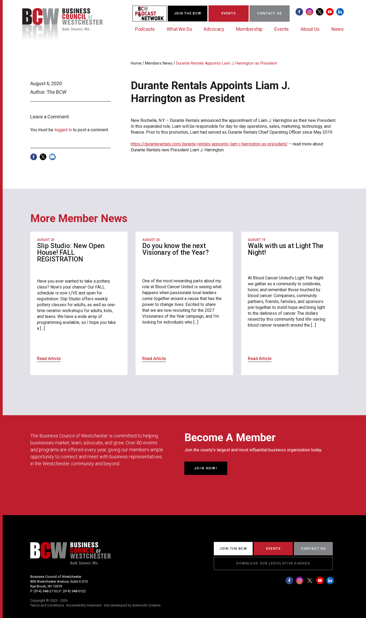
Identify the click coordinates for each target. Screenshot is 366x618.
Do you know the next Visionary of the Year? (175, 249)
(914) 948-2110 (45, 591)
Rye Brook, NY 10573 (46, 586)
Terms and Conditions (47, 605)
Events (281, 29)
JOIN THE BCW (187, 13)
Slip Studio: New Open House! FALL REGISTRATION (70, 252)
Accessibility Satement (84, 605)
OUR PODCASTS (152, 13)
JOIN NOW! (206, 468)
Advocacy (214, 29)
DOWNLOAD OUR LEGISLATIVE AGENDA (273, 563)
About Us (310, 29)
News (337, 29)
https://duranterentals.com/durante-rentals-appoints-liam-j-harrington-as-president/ (209, 144)
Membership (249, 29)
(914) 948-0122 (74, 591)
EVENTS (228, 13)
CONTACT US (269, 13)
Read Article (49, 358)
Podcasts (145, 29)
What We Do (179, 29)
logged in (63, 129)
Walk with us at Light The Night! (285, 249)
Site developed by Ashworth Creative (132, 605)
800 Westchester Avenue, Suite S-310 (59, 581)
